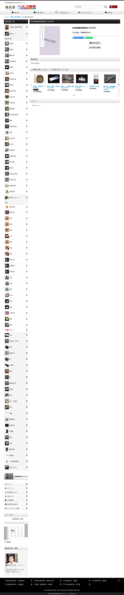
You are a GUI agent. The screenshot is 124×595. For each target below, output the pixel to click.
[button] (94, 47)
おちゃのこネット (59, 593)
